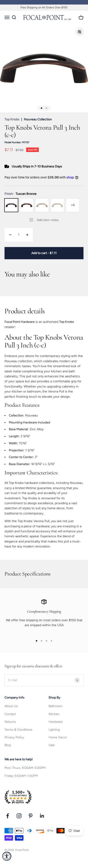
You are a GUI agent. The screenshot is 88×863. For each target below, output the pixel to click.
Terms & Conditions (18, 730)
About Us (11, 706)
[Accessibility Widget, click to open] (6, 856)
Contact (10, 714)
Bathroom (56, 706)
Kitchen (54, 714)
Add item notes (48, 220)
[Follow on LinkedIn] (42, 816)
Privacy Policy (14, 737)
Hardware (56, 722)
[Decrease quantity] (10, 235)
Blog (8, 745)
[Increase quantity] (27, 235)
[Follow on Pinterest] (31, 816)
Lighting (54, 730)
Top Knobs (12, 119)
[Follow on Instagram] (19, 816)
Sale (52, 745)
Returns (10, 722)
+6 (73, 205)
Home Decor (58, 737)
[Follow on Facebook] (8, 816)
